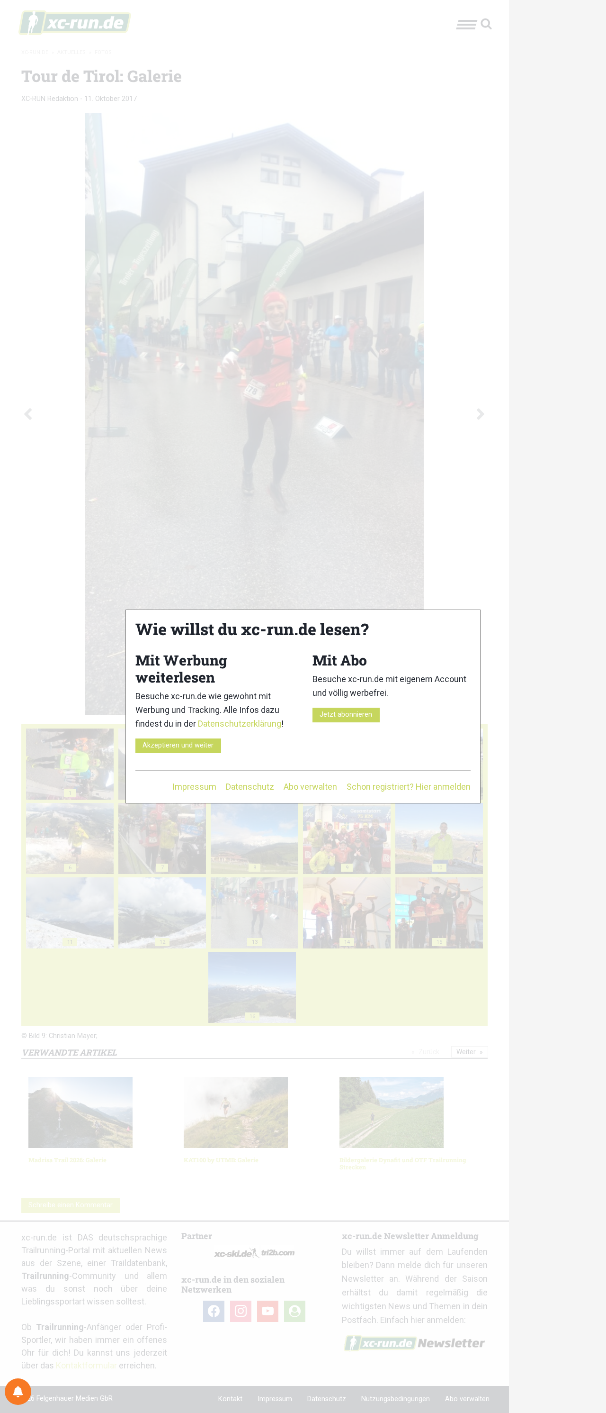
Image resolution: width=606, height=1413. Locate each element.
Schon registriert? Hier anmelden (409, 787)
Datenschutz (250, 787)
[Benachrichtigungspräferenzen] (18, 1391)
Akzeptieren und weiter (178, 745)
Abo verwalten (310, 787)
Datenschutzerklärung (239, 724)
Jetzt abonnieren (346, 715)
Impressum (194, 787)
